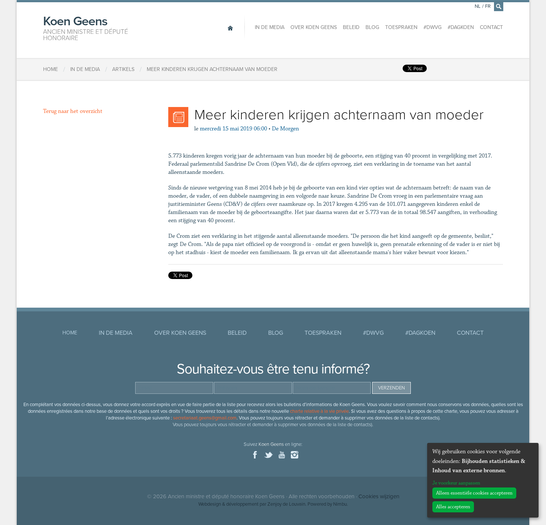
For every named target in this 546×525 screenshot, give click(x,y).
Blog (372, 27)
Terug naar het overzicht (73, 111)
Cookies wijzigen (378, 496)
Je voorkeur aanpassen (456, 483)
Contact (491, 27)
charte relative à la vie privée (319, 411)
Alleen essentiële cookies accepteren (474, 493)
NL (478, 6)
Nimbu (340, 504)
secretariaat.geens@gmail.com (205, 418)
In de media (270, 27)
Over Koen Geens (313, 27)
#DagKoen (461, 27)
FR (488, 6)
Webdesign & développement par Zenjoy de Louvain (251, 504)
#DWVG (432, 27)
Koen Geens (85, 27)
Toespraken (401, 27)
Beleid (351, 27)
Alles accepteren (453, 506)
